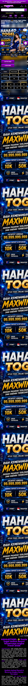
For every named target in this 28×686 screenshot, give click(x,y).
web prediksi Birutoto (20, 676)
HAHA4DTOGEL (6, 648)
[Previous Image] (2, 43)
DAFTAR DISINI (7, 61)
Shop (2, 6)
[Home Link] (9, 6)
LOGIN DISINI (8, 65)
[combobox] (12, 10)
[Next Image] (25, 43)
